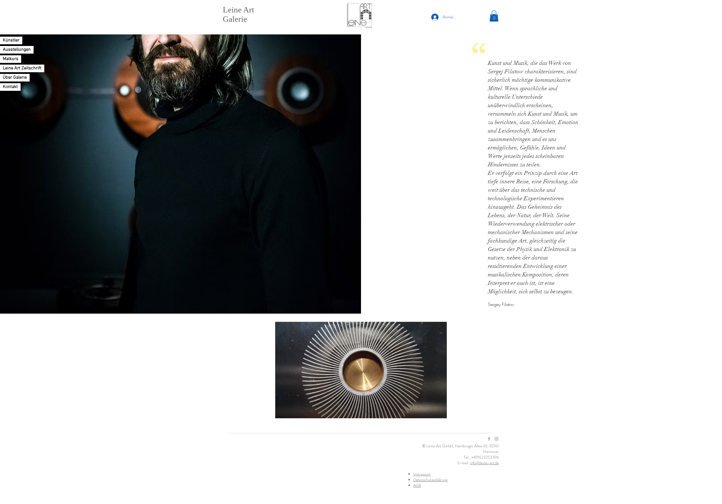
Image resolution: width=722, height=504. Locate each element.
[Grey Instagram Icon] (496, 438)
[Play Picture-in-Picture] (429, 410)
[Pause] (282, 410)
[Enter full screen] (439, 410)
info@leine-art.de (484, 463)
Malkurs (10, 59)
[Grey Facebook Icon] (489, 438)
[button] (494, 15)
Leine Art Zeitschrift (22, 68)
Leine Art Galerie (238, 14)
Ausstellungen (17, 49)
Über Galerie (15, 77)
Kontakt (10, 87)
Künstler (11, 40)
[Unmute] (292, 410)
